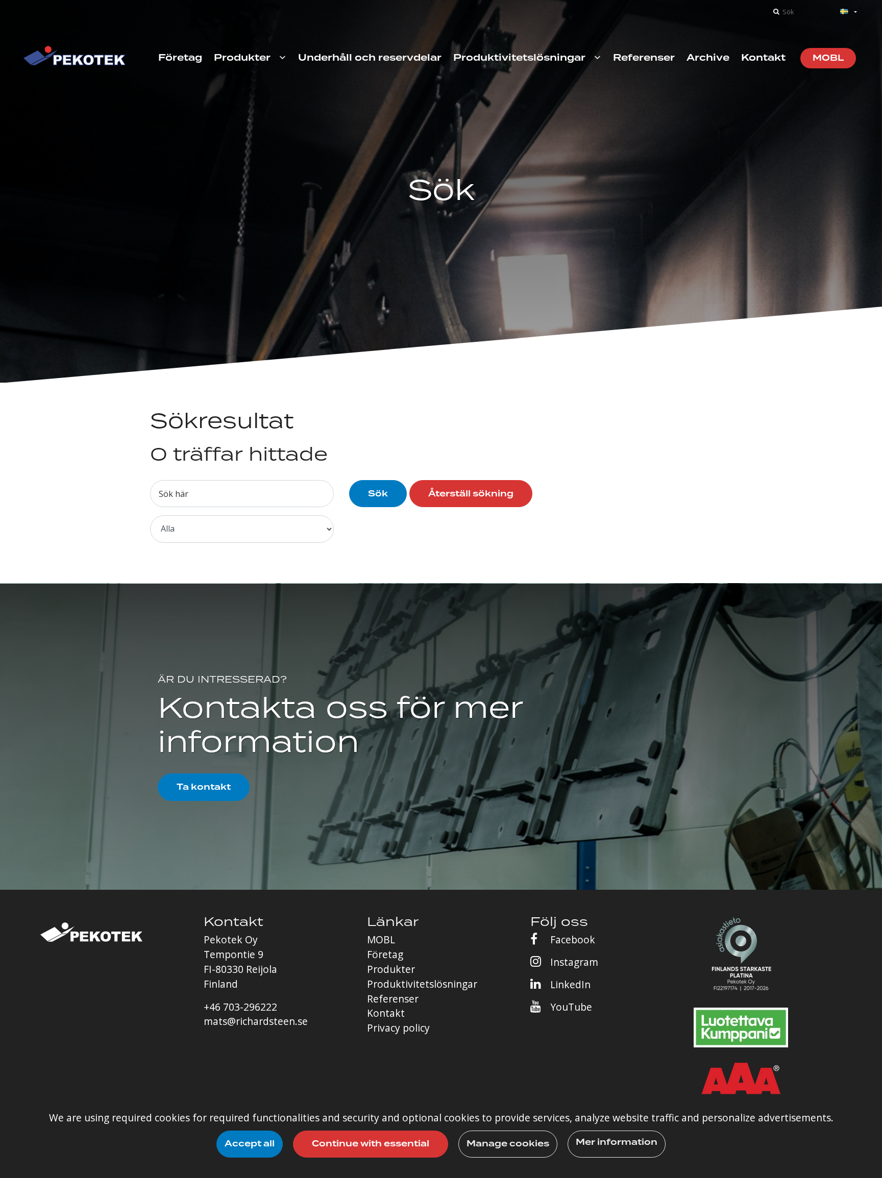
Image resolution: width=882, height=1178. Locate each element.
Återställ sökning (470, 493)
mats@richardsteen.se (256, 1021)
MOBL (381, 939)
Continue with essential (370, 1143)
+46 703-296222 (240, 1007)
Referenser (393, 999)
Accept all (250, 1143)
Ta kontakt (204, 787)
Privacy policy (398, 1028)
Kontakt (386, 1013)
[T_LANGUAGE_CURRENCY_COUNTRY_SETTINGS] (836, 12)
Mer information (616, 1142)
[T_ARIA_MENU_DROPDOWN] (282, 57)
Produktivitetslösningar (422, 984)
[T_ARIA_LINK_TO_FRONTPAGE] (74, 57)
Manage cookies (508, 1143)
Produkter (391, 969)
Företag (385, 954)
